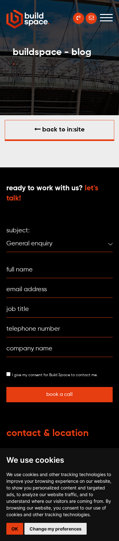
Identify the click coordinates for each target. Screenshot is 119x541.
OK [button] (14, 528)
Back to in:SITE (63, 130)
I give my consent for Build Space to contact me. (55, 375)
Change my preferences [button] (56, 528)
